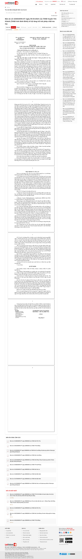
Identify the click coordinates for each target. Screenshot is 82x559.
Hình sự (11, 510)
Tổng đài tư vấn (26, 541)
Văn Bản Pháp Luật (8, 557)
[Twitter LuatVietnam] (68, 533)
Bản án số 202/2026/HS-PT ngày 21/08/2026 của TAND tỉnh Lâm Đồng (25, 455)
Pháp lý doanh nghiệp (27, 535)
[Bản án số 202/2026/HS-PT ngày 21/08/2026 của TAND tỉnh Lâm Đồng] (8, 455)
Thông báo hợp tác (43, 541)
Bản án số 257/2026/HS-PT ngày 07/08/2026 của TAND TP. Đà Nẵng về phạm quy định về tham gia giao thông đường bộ (69, 111)
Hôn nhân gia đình (65, 13)
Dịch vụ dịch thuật (26, 537)
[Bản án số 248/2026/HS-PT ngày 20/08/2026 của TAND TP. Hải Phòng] (8, 465)
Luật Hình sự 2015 (29, 557)
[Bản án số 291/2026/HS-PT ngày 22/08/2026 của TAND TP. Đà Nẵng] (8, 446)
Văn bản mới (62, 4)
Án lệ (46, 4)
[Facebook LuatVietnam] (59, 533)
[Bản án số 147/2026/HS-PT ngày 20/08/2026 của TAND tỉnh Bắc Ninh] (8, 479)
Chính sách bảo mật (43, 537)
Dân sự (11, 504)
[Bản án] (11, 3)
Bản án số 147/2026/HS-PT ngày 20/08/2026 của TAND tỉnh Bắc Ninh (25, 478)
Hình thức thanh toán (44, 532)
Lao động (12, 497)
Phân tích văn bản (26, 532)
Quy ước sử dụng (43, 535)
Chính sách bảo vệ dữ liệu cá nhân (46, 539)
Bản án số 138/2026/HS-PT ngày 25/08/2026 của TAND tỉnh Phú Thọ (25, 441)
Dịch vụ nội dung (26, 539)
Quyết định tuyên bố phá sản (67, 23)
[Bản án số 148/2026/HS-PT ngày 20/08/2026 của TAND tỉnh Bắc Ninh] (8, 474)
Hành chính (63, 19)
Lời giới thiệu (8, 530)
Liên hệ (7, 537)
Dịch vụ (58, 1)
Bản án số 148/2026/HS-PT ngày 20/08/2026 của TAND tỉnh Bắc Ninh (25, 474)
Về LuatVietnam (39, 1)
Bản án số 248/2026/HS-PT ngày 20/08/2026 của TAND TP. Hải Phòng (25, 464)
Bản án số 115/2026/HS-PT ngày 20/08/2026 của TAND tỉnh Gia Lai (25, 469)
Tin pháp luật (72, 4)
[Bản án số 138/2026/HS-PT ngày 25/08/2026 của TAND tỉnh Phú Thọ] (8, 441)
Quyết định (53, 4)
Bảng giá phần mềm (43, 530)
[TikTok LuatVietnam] (66, 533)
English (64, 1)
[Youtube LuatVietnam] (64, 533)
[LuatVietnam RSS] (70, 533)
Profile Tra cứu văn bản (10, 535)
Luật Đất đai (23, 557)
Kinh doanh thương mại (66, 18)
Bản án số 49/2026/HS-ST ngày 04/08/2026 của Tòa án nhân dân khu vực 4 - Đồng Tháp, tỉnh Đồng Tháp (69, 119)
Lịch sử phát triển (9, 532)
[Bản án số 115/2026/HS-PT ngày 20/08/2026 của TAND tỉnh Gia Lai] (8, 470)
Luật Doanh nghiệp (16, 557)
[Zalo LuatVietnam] (62, 533)
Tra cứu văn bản (26, 530)
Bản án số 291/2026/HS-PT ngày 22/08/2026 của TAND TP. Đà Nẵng (25, 445)
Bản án (40, 4)
